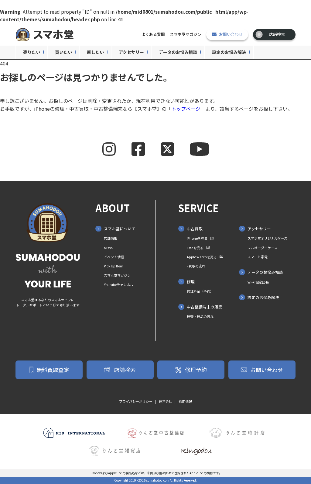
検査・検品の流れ (200, 316)
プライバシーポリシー (135, 401)
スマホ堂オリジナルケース (267, 238)
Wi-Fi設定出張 (258, 282)
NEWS (108, 247)
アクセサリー (131, 52)
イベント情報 (114, 256)
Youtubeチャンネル (118, 284)
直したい (95, 52)
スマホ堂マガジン (185, 34)
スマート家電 (258, 256)
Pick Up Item (113, 265)
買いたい (63, 52)
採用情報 (185, 401)
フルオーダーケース (262, 247)
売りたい (31, 52)
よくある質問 (153, 34)
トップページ (185, 108)
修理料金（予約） (200, 291)
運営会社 (165, 401)
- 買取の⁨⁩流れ (196, 265)
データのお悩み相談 (178, 52)
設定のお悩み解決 (229, 52)
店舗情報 (110, 238)
